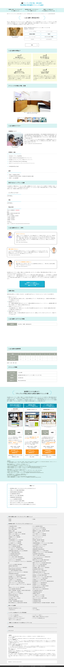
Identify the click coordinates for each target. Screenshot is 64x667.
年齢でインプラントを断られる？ (15, 619)
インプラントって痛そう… (38, 615)
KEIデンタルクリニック (37, 538)
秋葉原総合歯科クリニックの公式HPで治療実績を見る (48, 451)
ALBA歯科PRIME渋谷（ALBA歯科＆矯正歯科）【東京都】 (44, 602)
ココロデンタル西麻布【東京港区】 (15, 564)
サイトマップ (11, 630)
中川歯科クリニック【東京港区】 (15, 579)
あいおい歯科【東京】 (13, 529)
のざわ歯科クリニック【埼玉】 (15, 598)
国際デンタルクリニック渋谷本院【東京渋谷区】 (42, 562)
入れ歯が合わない (12, 609)
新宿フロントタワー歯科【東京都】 (17, 495)
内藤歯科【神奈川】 (36, 593)
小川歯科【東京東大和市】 (38, 558)
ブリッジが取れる (36, 609)
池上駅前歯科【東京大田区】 (38, 553)
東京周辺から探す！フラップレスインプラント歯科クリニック (32, 10)
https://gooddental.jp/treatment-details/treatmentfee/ (23, 223)
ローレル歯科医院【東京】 (38, 526)
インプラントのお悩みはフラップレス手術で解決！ (18, 612)
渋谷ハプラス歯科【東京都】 (14, 535)
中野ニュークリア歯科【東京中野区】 (17, 490)
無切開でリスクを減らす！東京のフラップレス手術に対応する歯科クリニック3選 (32, 284)
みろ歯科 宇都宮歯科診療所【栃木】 (16, 601)
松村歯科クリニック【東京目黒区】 (39, 584)
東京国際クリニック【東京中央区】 (15, 576)
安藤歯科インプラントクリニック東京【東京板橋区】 (43, 552)
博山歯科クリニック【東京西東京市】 (40, 582)
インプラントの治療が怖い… (14, 615)
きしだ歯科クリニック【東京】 (39, 541)
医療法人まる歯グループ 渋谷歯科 (15, 544)
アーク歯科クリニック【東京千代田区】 (16, 549)
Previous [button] (15, 102)
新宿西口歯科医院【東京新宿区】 (16, 491)
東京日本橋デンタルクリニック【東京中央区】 (18, 578)
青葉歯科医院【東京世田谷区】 (16, 497)
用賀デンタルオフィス (13, 538)
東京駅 (10, 519)
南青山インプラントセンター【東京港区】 (17, 587)
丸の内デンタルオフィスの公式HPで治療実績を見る (31, 451)
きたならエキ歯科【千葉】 (14, 596)
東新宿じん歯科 (12, 530)
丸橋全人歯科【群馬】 (13, 599)
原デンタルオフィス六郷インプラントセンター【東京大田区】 (22, 502)
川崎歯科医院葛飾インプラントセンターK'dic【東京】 (43, 543)
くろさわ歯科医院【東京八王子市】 (39, 561)
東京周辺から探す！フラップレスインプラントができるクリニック (23, 488)
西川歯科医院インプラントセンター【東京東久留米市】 (43, 581)
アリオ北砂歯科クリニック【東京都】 (40, 544)
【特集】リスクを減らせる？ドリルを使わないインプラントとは (48, 10)
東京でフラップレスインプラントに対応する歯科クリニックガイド (23, 504)
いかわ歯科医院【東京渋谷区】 (15, 553)
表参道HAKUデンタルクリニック (39, 546)
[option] (32, 102)
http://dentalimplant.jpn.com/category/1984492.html (33, 471)
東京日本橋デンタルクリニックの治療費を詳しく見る (15, 456)
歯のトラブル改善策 (12, 605)
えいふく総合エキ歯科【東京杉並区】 (16, 556)
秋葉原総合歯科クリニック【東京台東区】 (41, 550)
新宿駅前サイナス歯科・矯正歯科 (15, 532)
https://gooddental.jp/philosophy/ (37, 143)
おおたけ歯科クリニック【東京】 (15, 527)
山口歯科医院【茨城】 (37, 601)
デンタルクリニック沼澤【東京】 (39, 527)
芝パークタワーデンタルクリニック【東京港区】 (18, 567)
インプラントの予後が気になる (39, 618)
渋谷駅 (34, 519)
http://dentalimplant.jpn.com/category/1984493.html (37, 472)
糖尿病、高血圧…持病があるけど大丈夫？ (41, 616)
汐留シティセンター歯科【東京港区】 (40, 564)
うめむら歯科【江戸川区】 (38, 547)
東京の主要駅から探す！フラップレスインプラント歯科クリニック (21, 516)
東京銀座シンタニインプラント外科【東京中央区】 (42, 576)
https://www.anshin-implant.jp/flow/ (22, 648)
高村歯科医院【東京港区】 (14, 573)
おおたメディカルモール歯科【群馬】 (17, 500)
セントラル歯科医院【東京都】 (16, 499)
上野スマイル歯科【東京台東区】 (39, 555)
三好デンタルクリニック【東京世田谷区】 (41, 588)
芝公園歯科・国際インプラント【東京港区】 (41, 567)
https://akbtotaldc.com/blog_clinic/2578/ (35, 477)
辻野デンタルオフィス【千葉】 (39, 596)
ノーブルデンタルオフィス (38, 536)
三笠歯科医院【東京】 (13, 526)
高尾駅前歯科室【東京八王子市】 (39, 572)
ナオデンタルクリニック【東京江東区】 (40, 578)
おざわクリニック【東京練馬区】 (15, 559)
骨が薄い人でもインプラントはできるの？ (17, 618)
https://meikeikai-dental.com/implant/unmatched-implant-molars (37, 466)
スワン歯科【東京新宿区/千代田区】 (16, 570)
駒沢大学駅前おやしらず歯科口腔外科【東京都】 (18, 602)
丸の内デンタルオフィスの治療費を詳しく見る (32, 456)
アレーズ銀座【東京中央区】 (14, 552)
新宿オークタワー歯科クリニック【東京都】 (17, 533)
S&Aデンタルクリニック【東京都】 (39, 529)
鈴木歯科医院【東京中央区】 (38, 569)
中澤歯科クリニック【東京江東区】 (39, 579)
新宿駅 (10, 520)
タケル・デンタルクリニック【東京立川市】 (41, 573)
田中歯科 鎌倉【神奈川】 (13, 595)
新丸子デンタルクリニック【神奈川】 (16, 593)
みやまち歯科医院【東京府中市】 (15, 588)
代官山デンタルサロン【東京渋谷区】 (40, 570)
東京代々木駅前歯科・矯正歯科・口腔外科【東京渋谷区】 (20, 590)
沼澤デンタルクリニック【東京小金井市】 (17, 582)
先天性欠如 (35, 608)
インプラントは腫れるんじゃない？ (15, 616)
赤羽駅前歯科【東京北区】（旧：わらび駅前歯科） (18, 550)
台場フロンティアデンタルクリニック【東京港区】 (18, 572)
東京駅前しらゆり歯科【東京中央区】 (40, 575)
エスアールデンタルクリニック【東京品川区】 (42, 556)
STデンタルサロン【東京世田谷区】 (15, 547)
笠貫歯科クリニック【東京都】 (15, 536)
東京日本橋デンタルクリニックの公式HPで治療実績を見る (14, 451)
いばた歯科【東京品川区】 (14, 555)
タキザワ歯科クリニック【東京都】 (39, 533)
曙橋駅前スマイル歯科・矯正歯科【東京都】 (41, 530)
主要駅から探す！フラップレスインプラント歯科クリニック (15, 10)
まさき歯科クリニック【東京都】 (15, 543)
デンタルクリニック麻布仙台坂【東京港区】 (17, 575)
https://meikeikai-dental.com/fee (36, 467)
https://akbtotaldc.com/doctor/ (31, 476)
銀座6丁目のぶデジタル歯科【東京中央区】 (41, 559)
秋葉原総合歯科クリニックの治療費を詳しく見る (48, 456)
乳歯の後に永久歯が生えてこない (15, 608)
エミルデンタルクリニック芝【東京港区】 (17, 558)
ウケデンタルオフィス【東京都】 (15, 541)
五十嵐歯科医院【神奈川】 (15, 493)
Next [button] (49, 102)
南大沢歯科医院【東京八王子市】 (39, 587)
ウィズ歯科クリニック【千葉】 (39, 595)
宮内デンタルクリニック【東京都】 (39, 535)
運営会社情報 (11, 626)
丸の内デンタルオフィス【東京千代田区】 (41, 585)
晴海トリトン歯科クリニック (38, 532)
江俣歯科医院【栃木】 (37, 599)
